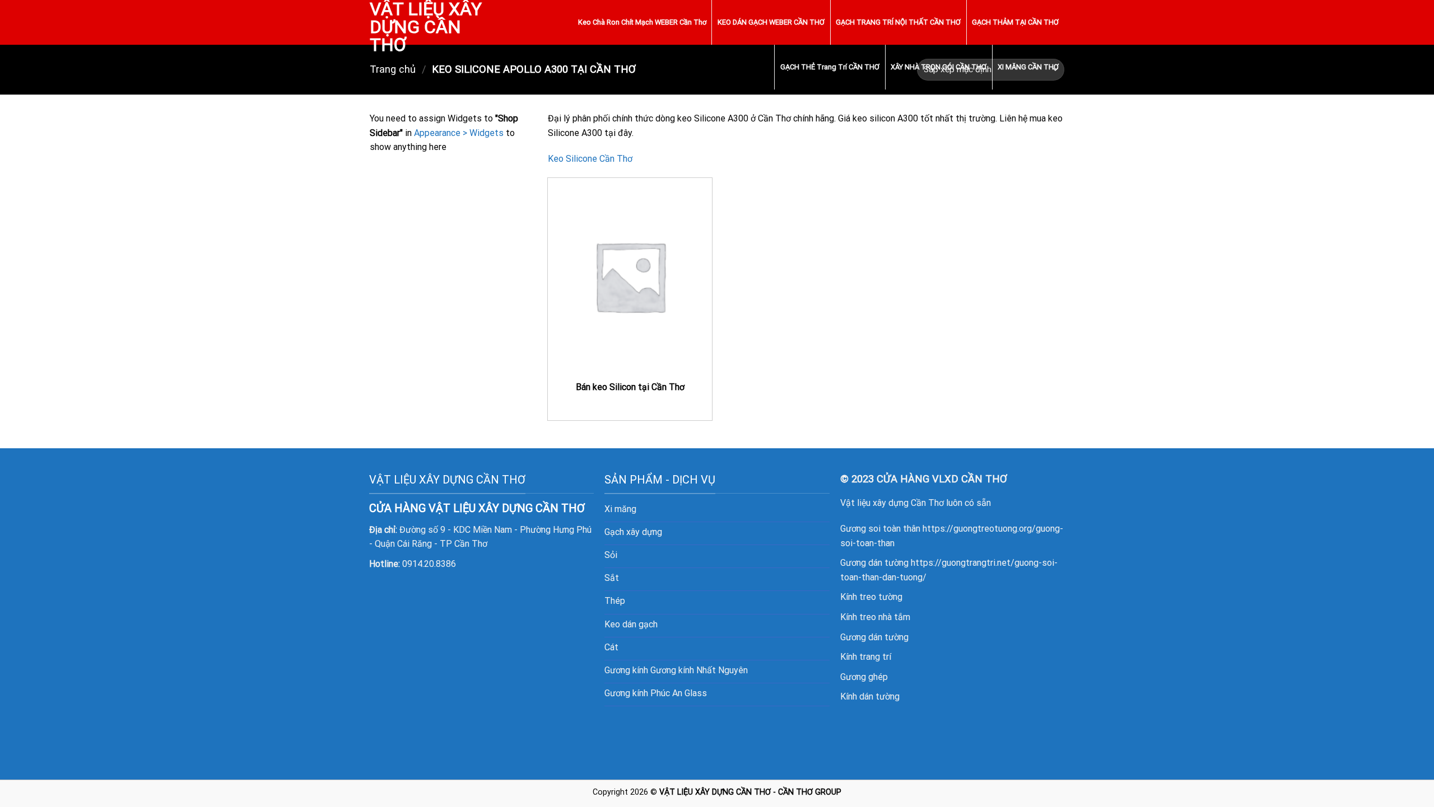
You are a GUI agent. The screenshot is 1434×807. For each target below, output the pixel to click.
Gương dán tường (874, 637)
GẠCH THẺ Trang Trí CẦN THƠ (829, 67)
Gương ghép (864, 677)
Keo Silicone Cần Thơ (590, 158)
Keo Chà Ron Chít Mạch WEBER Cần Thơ (642, 22)
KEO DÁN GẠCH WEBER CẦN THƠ (771, 22)
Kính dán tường (870, 696)
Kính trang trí (865, 656)
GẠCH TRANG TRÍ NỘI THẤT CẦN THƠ (898, 22)
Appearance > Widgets (459, 133)
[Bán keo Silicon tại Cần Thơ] (630, 276)
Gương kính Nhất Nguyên (699, 670)
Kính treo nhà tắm (875, 617)
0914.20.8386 (429, 564)
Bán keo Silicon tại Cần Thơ (630, 387)
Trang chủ (393, 69)
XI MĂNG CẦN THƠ (1028, 67)
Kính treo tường (871, 597)
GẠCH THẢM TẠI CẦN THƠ (1015, 22)
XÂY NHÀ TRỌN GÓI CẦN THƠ (938, 67)
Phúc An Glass (678, 693)
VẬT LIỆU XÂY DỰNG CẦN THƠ (426, 27)
